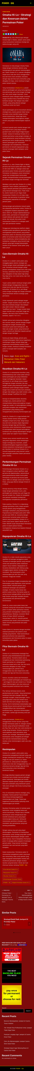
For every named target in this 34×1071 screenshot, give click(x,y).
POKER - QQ (6, 882)
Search (4, 1008)
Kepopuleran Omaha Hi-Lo (10, 872)
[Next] (29, 924)
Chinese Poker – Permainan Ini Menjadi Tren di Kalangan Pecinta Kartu (7, 896)
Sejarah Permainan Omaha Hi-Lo (21, 882)
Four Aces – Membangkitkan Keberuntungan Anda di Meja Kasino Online (25, 895)
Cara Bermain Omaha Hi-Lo (10, 869)
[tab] (13, 932)
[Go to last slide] (4, 924)
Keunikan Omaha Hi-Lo (9, 876)
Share (21, 34)
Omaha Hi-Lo (19, 88)
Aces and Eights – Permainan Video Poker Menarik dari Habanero (17, 359)
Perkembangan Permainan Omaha (12, 879)
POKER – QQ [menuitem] (23, 865)
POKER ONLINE (6, 11)
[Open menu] (30, 3)
